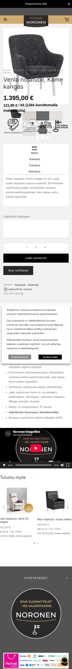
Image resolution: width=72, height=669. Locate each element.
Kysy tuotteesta (18, 270)
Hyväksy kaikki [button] (50, 357)
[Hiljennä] (62, 465)
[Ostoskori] (67, 20)
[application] (36, 448)
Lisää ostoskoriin (36, 258)
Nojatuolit (19, 70)
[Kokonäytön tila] (67, 465)
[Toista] (4, 465)
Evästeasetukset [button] (19, 357)
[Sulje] (69, 4)
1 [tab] (34, 543)
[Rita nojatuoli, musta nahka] (55, 501)
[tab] (34, 147)
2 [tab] (37, 543)
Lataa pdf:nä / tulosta (20, 289)
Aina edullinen (28, 508)
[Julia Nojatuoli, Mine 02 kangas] (17, 501)
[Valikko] (5, 20)
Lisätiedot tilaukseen (16, 216)
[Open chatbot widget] (64, 661)
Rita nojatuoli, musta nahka (54, 519)
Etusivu (7, 70)
